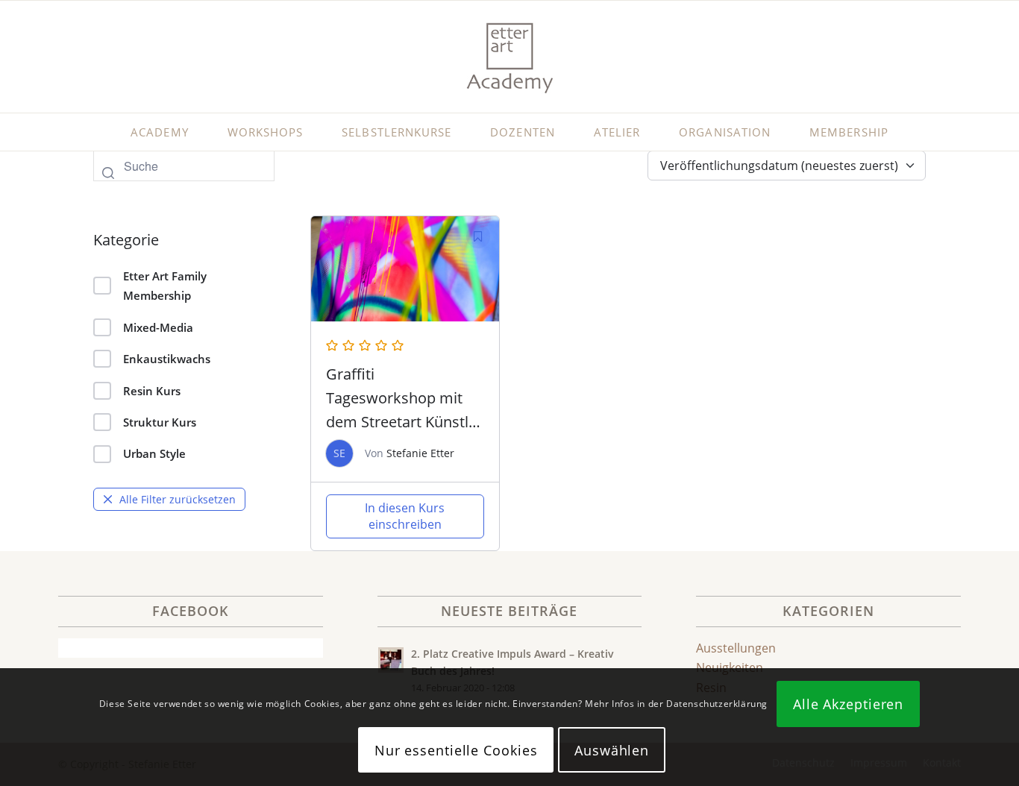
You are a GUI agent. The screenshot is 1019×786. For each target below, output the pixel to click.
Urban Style (154, 453)
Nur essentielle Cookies (456, 750)
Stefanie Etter (420, 453)
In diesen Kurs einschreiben (405, 516)
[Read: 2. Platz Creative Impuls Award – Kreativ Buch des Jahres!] (390, 660)
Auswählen (611, 750)
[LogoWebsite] (509, 57)
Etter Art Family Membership (165, 285)
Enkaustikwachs (166, 358)
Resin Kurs (152, 390)
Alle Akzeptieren (848, 704)
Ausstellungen (736, 648)
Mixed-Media (158, 327)
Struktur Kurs (159, 422)
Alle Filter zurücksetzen (177, 499)
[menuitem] (159, 132)
